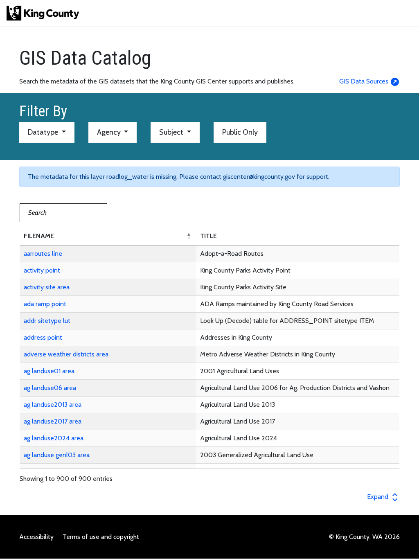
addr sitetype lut (47, 321)
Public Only (240, 132)
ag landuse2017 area (52, 421)
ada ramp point (45, 304)
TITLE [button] (208, 236)
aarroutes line (43, 253)
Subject (172, 132)
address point (43, 337)
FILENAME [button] (39, 236)
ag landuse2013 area (52, 404)
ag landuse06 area (50, 388)
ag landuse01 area (49, 371)
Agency (109, 132)
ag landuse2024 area (53, 438)
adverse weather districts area (66, 354)
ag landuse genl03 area (57, 455)
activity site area (47, 287)
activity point (42, 270)
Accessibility (36, 537)
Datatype (44, 132)
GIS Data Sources (364, 81)
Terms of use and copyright (101, 537)
